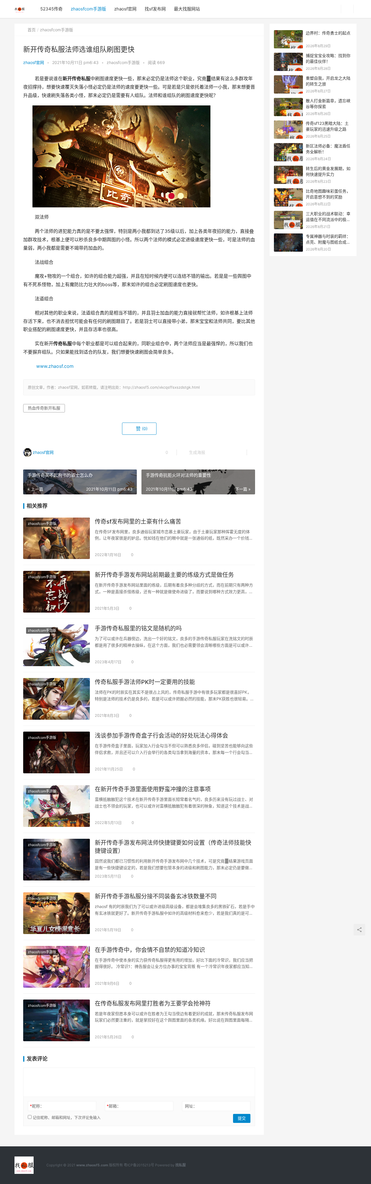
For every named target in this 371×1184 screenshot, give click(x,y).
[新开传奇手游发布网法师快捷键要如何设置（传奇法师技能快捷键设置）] (56, 859)
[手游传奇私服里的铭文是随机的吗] (56, 645)
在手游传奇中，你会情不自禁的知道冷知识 (150, 950)
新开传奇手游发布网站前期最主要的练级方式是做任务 (164, 574)
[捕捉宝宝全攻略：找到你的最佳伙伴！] (288, 55)
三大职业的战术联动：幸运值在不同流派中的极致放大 (328, 219)
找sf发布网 (155, 9)
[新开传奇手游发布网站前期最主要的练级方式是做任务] (56, 592)
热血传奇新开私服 (44, 407)
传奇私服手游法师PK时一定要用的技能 (145, 682)
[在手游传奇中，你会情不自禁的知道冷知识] (56, 967)
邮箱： (114, 1105)
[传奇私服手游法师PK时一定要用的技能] (56, 699)
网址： (191, 1105)
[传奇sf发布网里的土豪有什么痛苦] (56, 538)
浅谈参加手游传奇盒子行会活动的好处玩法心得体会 (161, 735)
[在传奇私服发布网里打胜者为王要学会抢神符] (56, 1020)
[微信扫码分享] (214, 452)
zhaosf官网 (125, 9)
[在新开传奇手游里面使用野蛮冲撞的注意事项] (56, 806)
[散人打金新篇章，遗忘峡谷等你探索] (288, 100)
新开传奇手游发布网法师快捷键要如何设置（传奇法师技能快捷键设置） (173, 846)
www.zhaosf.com (55, 366)
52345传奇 (51, 9)
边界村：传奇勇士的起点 (328, 32)
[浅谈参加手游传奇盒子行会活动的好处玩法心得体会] (56, 752)
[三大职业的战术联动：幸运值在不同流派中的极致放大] (288, 213)
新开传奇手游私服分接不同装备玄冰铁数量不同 (156, 896)
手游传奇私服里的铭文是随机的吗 (138, 628)
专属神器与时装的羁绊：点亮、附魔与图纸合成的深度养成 (328, 242)
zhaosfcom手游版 (88, 9)
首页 (32, 29)
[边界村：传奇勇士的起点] (288, 33)
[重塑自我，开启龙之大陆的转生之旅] (288, 78)
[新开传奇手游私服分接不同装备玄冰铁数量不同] (56, 913)
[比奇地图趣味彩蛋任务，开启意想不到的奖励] (288, 191)
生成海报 (196, 452)
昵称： (37, 1105)
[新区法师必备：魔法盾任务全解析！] (288, 146)
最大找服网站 (187, 9)
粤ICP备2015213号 (139, 1165)
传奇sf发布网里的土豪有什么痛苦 (138, 521)
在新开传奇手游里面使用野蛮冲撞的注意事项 (153, 789)
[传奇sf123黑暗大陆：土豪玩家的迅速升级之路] (288, 123)
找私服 (180, 1165)
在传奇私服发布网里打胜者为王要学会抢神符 (153, 1003)
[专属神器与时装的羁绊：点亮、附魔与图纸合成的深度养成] (288, 236)
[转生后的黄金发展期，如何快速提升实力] (288, 168)
